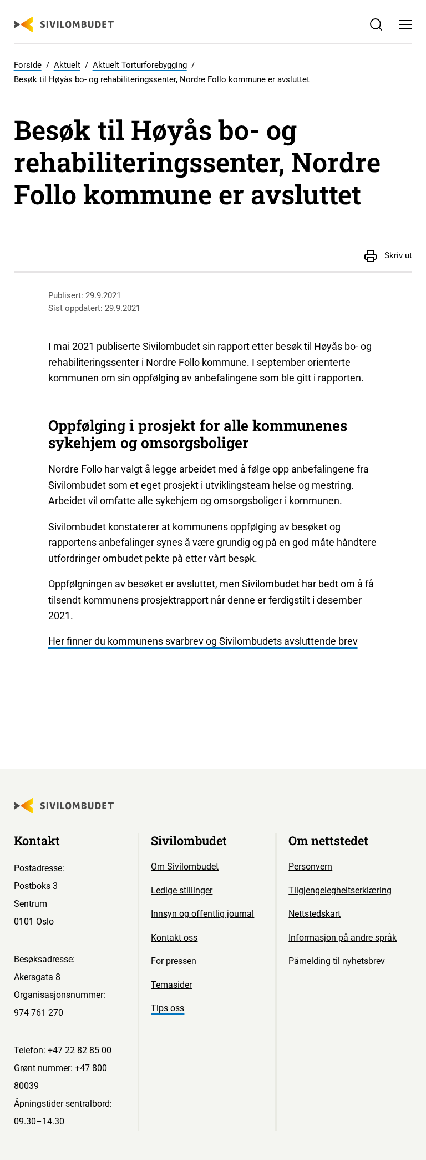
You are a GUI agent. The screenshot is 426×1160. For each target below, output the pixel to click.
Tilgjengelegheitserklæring (340, 890)
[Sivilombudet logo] (64, 24)
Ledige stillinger (181, 890)
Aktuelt (67, 65)
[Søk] (375, 24)
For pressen (173, 961)
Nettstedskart (314, 913)
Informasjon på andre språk (342, 937)
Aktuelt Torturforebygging (140, 65)
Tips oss (167, 1008)
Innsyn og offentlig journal (202, 913)
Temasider (171, 985)
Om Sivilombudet (185, 866)
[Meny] (406, 24)
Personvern (310, 866)
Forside (28, 65)
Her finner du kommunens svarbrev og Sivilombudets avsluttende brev (203, 641)
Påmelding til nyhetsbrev (336, 961)
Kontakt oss (174, 937)
